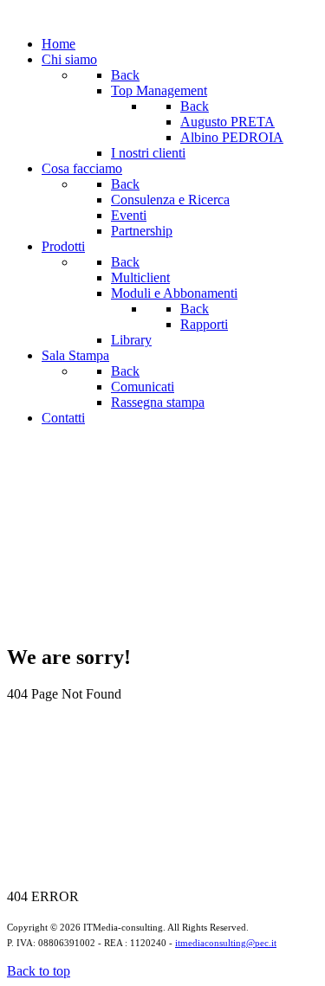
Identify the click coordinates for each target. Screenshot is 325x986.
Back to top (38, 970)
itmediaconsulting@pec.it (225, 943)
